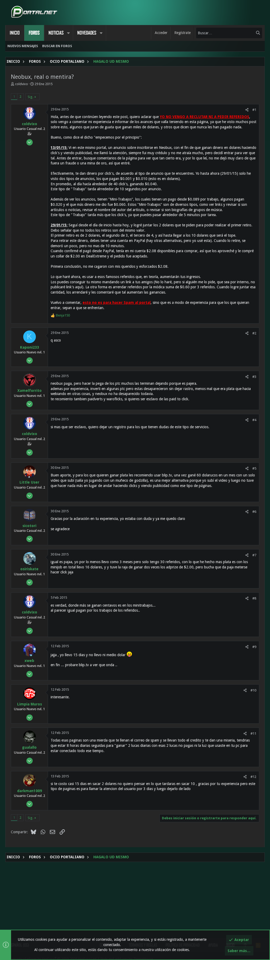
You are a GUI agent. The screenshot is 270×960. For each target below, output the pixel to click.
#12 (253, 777)
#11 (253, 733)
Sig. (30, 97)
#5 (254, 468)
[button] (68, 33)
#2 (254, 333)
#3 (254, 377)
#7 (254, 555)
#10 (253, 690)
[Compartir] (246, 109)
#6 (254, 512)
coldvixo (21, 84)
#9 (254, 647)
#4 (254, 420)
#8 (254, 598)
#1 (254, 110)
